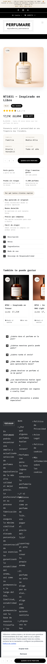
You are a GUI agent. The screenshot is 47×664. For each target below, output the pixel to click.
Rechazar (23, 654)
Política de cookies (38, 448)
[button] (23, 237)
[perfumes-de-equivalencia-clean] (23, 67)
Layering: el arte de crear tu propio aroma (23, 554)
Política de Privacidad (38, 425)
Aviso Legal (37, 436)
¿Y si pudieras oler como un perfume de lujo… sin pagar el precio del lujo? (23, 515)
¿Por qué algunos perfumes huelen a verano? (23, 438)
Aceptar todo (23, 649)
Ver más (24, 320)
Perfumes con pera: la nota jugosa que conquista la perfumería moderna (23, 471)
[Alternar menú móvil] (42, 22)
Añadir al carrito (10, 321)
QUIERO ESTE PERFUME (29, 160)
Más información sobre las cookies (38, 465)
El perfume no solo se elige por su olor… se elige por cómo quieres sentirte (23, 593)
